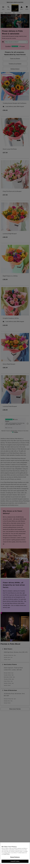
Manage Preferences (15, 857)
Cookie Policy (6, 854)
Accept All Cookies (15, 861)
